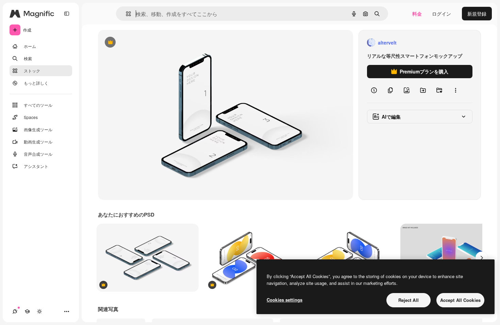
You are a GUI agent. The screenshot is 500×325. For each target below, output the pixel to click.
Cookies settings (284, 299)
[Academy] (27, 311)
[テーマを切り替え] (39, 311)
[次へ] (482, 258)
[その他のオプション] (455, 90)
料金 (417, 13)
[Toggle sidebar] (66, 13)
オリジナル (144, 42)
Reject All (408, 300)
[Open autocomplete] (125, 13)
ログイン (441, 13)
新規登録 (476, 13)
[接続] (15, 311)
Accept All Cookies (460, 300)
